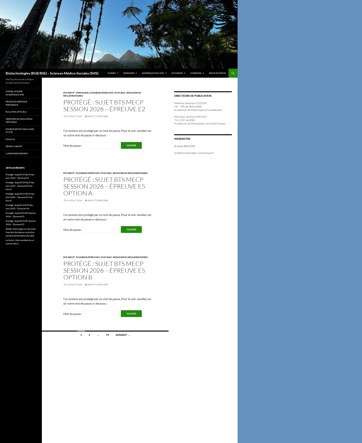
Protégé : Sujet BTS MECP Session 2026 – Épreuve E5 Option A (104, 186)
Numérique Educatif (153, 73)
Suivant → (123, 334)
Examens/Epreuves (101, 92)
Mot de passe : (73, 145)
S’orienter (196, 73)
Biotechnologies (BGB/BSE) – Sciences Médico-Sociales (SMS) (52, 73)
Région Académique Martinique (16, 103)
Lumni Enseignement (17, 153)
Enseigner (128, 73)
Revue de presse (217, 73)
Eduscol (10, 139)
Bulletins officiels (16, 112)
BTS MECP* (69, 92)
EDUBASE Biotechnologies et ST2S (20, 131)
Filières (112, 73)
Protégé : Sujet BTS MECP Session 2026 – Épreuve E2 (104, 105)
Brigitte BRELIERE (97, 116)
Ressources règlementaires (130, 173)
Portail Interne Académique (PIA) (15, 93)
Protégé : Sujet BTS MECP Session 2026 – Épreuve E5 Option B (104, 270)
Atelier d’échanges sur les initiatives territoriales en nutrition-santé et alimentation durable (21, 232)
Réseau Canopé (14, 146)
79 (107, 334)
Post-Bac (120, 92)
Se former (177, 73)
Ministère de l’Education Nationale (19, 120)
